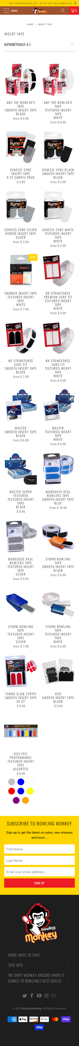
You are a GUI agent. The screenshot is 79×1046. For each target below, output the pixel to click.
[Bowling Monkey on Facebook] (32, 996)
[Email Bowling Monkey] (54, 996)
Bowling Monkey (32, 1008)
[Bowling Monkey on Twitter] (24, 996)
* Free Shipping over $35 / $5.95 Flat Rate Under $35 (39, 3)
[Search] (64, 10)
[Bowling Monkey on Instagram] (46, 996)
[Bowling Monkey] (39, 10)
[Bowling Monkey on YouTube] (39, 996)
